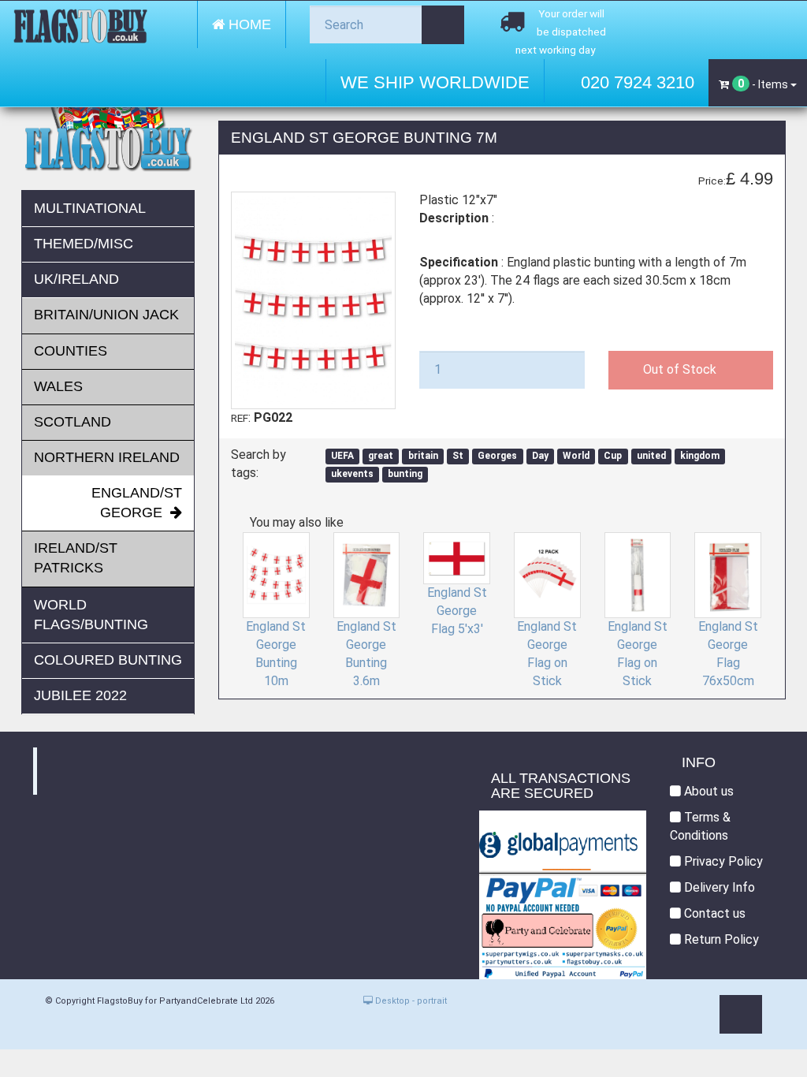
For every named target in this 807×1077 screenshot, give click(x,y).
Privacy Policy (722, 861)
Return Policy (720, 939)
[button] (741, 1014)
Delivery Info (718, 887)
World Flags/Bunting (91, 614)
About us (707, 791)
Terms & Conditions (700, 826)
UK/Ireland (76, 279)
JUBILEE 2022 (80, 695)
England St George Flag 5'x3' (457, 610)
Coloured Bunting (108, 660)
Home (248, 24)
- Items (764, 84)
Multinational (90, 208)
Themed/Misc (83, 244)
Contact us (713, 913)
